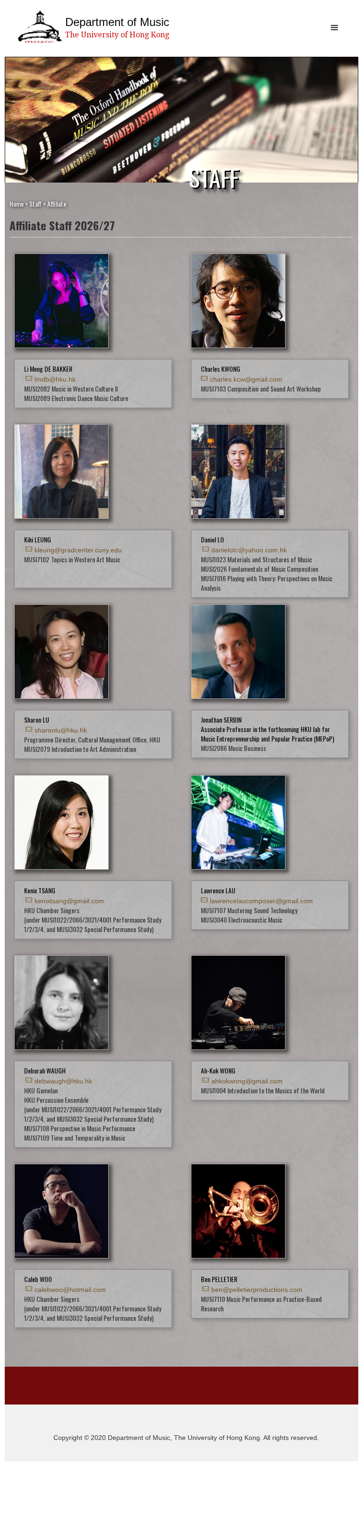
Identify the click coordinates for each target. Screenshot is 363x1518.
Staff (35, 204)
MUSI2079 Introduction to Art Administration (80, 749)
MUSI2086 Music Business (233, 748)
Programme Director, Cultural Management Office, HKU (92, 739)
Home (16, 204)
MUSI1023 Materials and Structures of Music (256, 559)
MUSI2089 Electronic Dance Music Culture (76, 398)
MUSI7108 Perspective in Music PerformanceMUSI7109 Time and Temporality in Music (79, 1133)
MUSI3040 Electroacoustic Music (241, 920)
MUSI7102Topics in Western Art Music (72, 559)
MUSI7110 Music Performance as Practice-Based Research (261, 1303)
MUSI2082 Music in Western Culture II (71, 388)
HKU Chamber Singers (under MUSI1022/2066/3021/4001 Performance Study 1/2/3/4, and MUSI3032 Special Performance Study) (92, 919)
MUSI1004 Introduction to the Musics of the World (263, 1090)
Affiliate (56, 204)
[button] (334, 28)
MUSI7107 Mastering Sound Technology (249, 910)
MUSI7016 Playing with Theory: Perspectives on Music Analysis (266, 583)
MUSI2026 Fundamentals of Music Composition (259, 569)
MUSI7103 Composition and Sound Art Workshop (261, 388)
